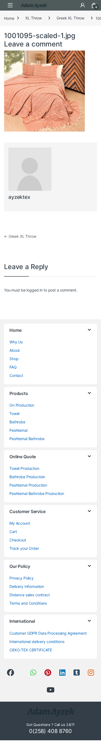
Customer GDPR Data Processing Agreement (48, 633)
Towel (14, 413)
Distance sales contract (29, 594)
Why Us (16, 342)
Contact (16, 375)
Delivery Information (26, 586)
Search (71, 5)
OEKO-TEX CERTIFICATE (30, 650)
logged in (34, 290)
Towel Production (24, 468)
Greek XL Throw (70, 18)
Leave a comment (33, 44)
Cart (13, 531)
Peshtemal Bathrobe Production (36, 493)
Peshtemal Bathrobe (26, 438)
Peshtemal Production (28, 485)
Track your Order (24, 548)
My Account (19, 523)
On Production (21, 405)
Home (9, 18)
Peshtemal (18, 430)
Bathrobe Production (27, 476)
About (14, 350)
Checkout (17, 540)
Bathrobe (17, 422)
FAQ (13, 367)
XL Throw (33, 18)
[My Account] (83, 5)
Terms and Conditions (28, 603)
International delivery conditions (36, 641)
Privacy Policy (21, 578)
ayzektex (19, 197)
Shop (13, 358)
